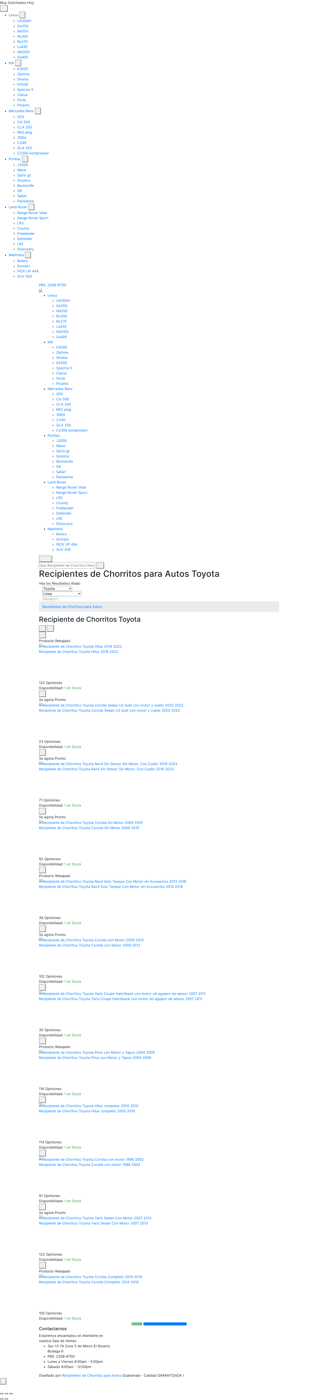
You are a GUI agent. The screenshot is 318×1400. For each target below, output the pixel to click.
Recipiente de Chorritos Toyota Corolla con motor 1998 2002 (89, 1164)
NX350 (23, 31)
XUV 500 (24, 276)
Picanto (23, 105)
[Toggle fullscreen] (6, 1393)
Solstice (23, 180)
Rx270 (22, 41)
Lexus (13, 15)
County (23, 228)
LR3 (20, 223)
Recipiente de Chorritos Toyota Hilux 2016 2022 (78, 651)
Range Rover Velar (32, 213)
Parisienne (25, 201)
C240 (21, 143)
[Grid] (42, 628)
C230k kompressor (33, 153)
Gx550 (22, 26)
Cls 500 (23, 122)
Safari (22, 196)
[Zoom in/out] (11, 1393)
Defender (24, 239)
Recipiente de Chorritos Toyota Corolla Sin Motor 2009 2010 (89, 828)
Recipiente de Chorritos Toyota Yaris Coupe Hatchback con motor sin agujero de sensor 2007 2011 (120, 999)
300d (21, 137)
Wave (21, 170)
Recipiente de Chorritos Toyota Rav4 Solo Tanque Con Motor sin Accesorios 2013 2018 (111, 886)
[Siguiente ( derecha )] (6, 1398)
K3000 (22, 69)
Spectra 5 (25, 89)
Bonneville (25, 185)
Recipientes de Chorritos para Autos (72, 606)
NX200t (23, 52)
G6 (19, 191)
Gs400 (22, 57)
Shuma (22, 79)
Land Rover (18, 207)
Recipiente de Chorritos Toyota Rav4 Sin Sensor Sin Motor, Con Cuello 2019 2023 (106, 769)
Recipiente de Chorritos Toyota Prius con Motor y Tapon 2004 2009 (95, 1057)
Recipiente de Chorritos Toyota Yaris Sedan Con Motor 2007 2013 (93, 1223)
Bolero (22, 261)
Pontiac (15, 159)
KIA (11, 63)
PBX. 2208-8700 (52, 285)
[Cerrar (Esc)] (1, 1393)
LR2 (20, 244)
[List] (50, 628)
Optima (23, 74)
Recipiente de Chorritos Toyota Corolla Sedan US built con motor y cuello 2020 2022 (109, 710)
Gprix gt (24, 175)
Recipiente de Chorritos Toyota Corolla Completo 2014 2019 (89, 1282)
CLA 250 (24, 127)
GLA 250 (24, 148)
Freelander (26, 233)
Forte (21, 100)
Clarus (22, 95)
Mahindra (16, 255)
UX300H (24, 21)
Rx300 (22, 36)
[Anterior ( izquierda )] (1, 1398)
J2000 (22, 165)
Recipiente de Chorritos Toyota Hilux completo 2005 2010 (87, 1111)
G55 (20, 117)
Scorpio (23, 266)
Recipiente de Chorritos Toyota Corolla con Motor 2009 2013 (89, 945)
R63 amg (24, 132)
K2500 (22, 84)
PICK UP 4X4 (28, 271)
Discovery (25, 249)
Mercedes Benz (21, 111)
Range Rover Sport (32, 218)
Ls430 (22, 47)
